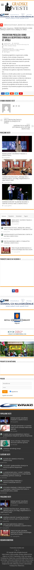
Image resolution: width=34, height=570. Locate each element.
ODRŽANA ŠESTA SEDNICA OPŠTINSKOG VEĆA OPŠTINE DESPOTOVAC (21, 127)
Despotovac (10, 28)
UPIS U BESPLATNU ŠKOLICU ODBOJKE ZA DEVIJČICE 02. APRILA (13, 121)
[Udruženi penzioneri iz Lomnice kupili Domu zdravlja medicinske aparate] (5, 428)
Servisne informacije (22, 44)
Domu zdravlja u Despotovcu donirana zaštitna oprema (20, 441)
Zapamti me (14, 391)
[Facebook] (13, 290)
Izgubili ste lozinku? (7, 395)
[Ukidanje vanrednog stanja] (1, 449)
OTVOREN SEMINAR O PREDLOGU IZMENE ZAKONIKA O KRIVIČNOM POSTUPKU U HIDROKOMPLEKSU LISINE (15, 489)
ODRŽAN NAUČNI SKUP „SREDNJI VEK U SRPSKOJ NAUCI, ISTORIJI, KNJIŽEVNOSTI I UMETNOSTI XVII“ (16, 178)
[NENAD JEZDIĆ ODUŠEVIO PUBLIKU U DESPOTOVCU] (5, 420)
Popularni (11, 216)
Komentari (19, 216)
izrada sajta (20, 567)
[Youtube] (16, 290)
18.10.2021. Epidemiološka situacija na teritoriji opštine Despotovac (15, 466)
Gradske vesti (20, 548)
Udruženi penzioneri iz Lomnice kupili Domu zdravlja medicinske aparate (21, 427)
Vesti (6, 45)
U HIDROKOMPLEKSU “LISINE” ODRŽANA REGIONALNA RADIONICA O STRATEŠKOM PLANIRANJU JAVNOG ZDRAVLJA (15, 474)
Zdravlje (10, 45)
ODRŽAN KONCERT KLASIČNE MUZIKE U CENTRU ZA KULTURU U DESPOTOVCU (15, 202)
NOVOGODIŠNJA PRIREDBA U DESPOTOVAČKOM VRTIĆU (12, 481)
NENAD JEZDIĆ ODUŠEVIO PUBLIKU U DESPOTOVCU (19, 419)
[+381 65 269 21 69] (20, 290)
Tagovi (26, 216)
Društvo (12, 44)
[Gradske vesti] (17, 6)
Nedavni (4, 216)
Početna (3, 28)
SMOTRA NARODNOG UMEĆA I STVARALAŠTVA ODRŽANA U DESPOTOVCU (17, 525)
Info (15, 44)
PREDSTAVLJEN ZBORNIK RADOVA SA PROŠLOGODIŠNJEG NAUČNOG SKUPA (21, 532)
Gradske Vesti (7, 43)
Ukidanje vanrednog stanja (12, 448)
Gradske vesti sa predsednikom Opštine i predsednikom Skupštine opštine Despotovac (17, 435)
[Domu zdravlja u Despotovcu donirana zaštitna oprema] (5, 443)
